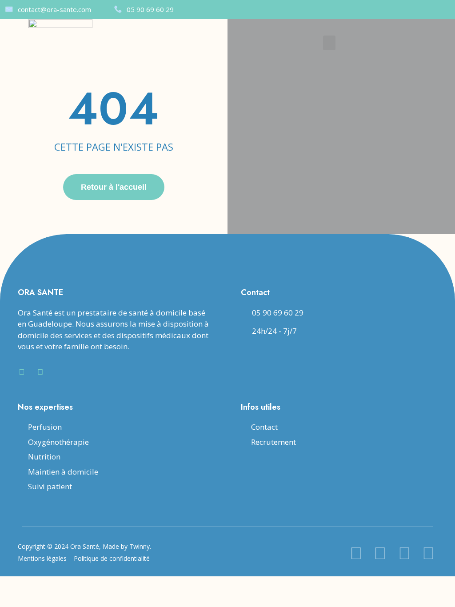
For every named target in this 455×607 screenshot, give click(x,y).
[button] (329, 43)
